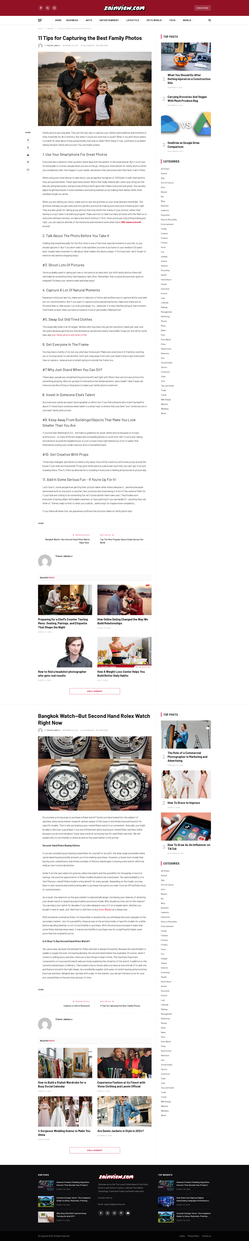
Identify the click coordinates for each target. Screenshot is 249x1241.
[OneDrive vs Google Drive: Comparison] (186, 124)
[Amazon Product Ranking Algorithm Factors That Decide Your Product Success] (46, 1185)
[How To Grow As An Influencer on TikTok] (186, 826)
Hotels (164, 284)
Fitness (164, 242)
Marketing (165, 316)
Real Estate (166, 348)
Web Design (166, 399)
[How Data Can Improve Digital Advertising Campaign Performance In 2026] (166, 1201)
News (163, 330)
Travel (163, 395)
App (163, 178)
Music (163, 325)
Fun (162, 252)
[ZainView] (124, 8)
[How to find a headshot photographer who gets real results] (65, 652)
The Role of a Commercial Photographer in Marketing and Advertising (187, 756)
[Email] (28, 169)
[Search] (209, 20)
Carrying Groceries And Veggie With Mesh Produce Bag (187, 98)
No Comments (89, 45)
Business (72, 20)
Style (163, 376)
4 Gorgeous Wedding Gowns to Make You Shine (64, 1132)
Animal (164, 173)
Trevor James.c (53, 45)
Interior (164, 293)
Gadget (164, 256)
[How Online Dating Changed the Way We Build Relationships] (124, 600)
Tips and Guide (167, 385)
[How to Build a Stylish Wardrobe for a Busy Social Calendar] (65, 1063)
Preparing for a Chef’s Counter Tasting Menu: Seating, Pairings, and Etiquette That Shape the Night (63, 623)
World (187, 20)
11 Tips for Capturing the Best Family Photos (120, 1005)
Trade (163, 390)
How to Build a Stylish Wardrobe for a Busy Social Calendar (62, 1084)
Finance (164, 238)
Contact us (206, 1236)
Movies (164, 321)
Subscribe (203, 8)
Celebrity (165, 210)
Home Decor (166, 279)
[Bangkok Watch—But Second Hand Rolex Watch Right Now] (95, 773)
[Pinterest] (28, 162)
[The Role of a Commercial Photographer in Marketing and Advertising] (186, 734)
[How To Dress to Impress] (186, 784)
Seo (162, 358)
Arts (89, 20)
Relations (165, 353)
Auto (163, 187)
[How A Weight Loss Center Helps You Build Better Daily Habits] (124, 652)
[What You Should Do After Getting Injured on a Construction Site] (186, 57)
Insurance (165, 289)
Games (164, 261)
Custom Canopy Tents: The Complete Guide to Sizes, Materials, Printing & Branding (73, 1199)
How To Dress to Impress (184, 802)
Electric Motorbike (169, 219)
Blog (163, 201)
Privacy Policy (193, 1236)
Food (163, 247)
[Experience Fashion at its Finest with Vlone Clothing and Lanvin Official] (124, 1063)
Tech (172, 20)
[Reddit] (28, 155)
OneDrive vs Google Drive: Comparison (184, 144)
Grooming (165, 270)
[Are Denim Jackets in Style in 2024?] (124, 1111)
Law (163, 298)
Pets (163, 335)
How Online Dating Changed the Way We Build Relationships (122, 621)
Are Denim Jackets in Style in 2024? (120, 1131)
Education (165, 215)
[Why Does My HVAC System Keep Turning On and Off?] (46, 1217)
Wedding (164, 408)
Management (166, 312)
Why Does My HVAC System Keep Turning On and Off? (71, 1214)
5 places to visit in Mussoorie (77, 1005)
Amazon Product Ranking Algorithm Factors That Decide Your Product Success (72, 1183)
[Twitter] (28, 147)
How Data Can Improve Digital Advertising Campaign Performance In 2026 (193, 1199)
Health (164, 275)
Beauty (164, 192)
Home (58, 20)
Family (164, 229)
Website (164, 404)
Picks (163, 344)
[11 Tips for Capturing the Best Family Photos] (95, 89)
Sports (164, 367)
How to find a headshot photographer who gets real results (62, 673)
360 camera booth (131, 222)
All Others (165, 169)
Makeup (164, 307)
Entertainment (109, 20)
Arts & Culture (167, 182)
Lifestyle (133, 20)
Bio (162, 196)
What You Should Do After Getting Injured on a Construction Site (189, 78)
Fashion (164, 233)
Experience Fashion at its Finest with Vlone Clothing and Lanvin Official (121, 1084)
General (164, 265)
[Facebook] (28, 140)
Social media (166, 362)
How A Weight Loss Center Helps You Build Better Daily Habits (121, 673)
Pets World (154, 20)
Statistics (165, 372)
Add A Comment (94, 691)
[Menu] (40, 20)
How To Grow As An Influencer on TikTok (189, 846)
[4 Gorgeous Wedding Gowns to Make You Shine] (65, 1111)
